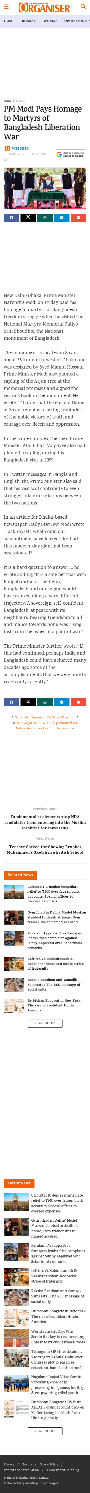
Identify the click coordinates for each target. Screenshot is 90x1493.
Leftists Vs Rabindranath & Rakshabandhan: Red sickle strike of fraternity (56, 964)
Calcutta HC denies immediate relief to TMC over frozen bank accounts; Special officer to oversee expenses (54, 894)
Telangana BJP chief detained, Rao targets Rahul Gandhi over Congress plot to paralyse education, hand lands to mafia (57, 1360)
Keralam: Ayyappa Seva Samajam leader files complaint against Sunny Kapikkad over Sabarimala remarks (55, 941)
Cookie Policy (49, 1464)
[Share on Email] (78, 218)
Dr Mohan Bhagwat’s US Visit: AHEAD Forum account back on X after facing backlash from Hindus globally (57, 1410)
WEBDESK (20, 149)
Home (9, 21)
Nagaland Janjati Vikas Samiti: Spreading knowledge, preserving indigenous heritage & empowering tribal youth (58, 1385)
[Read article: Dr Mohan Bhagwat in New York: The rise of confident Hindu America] (14, 1006)
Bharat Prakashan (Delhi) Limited (27, 1478)
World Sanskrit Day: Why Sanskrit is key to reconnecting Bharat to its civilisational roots (58, 1337)
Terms (27, 1464)
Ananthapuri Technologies (41, 1483)
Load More (45, 1023)
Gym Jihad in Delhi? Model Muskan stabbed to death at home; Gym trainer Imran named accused (57, 917)
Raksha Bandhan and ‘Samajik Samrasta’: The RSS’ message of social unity (54, 985)
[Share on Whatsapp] (45, 218)
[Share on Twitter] (28, 218)
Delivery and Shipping (63, 1470)
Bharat (29, 21)
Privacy (9, 1464)
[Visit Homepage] (44, 7)
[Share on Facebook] (11, 218)
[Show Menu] (6, 7)
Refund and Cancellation (21, 1470)
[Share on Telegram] (62, 218)
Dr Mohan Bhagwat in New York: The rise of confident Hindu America (54, 1006)
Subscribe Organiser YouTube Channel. (45, 717)
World (50, 21)
